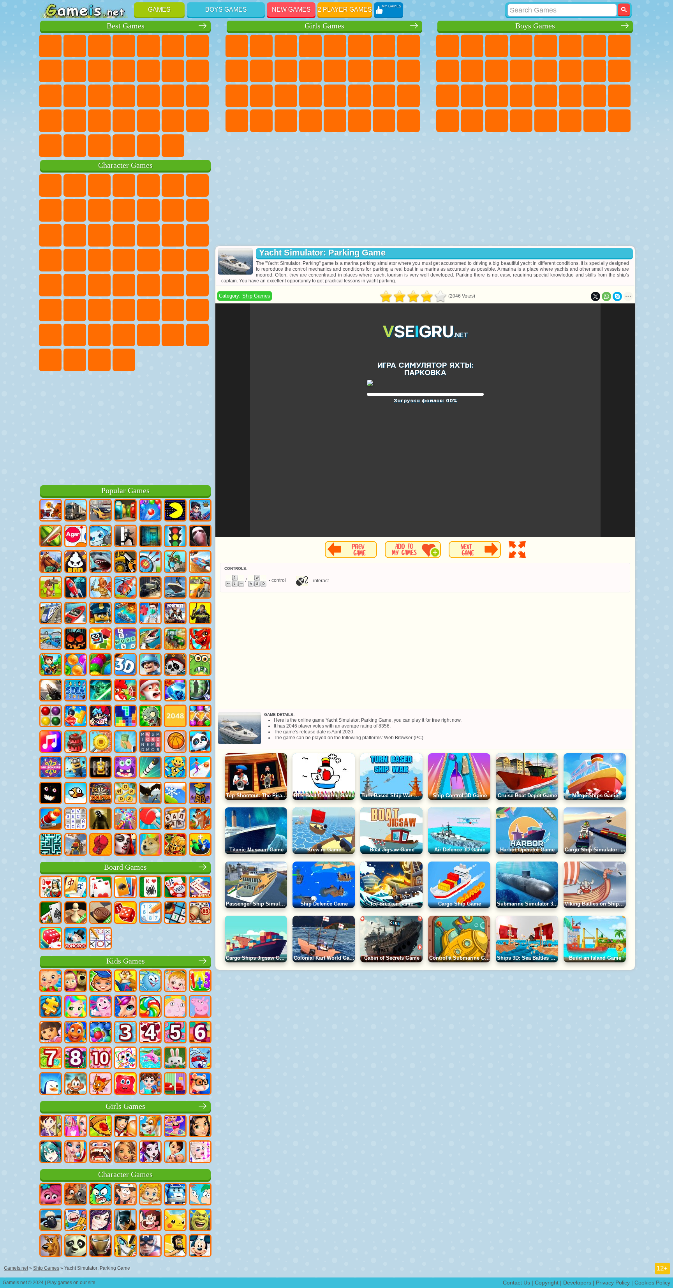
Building (148, 145)
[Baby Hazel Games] (175, 981)
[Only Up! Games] (75, 845)
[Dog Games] (150, 1127)
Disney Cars (124, 235)
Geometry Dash (74, 71)
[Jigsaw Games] (51, 1007)
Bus (447, 120)
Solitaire (74, 96)
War (124, 145)
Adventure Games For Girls (384, 46)
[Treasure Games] (200, 717)
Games (159, 9)
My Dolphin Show (74, 235)
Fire (472, 120)
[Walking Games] (200, 768)
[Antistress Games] (175, 768)
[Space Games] (75, 588)
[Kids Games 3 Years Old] (125, 1033)
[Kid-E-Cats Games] (100, 1084)
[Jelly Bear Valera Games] (125, 1084)
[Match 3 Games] (175, 691)
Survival (496, 96)
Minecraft (594, 46)
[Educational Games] (100, 981)
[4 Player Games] (125, 511)
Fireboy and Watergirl (286, 46)
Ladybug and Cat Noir (99, 210)
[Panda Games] (200, 742)
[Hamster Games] (200, 1084)
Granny (124, 310)
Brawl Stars (197, 285)
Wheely (50, 185)
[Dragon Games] (200, 639)
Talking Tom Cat (124, 185)
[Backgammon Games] (125, 913)
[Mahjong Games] (75, 888)
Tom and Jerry (50, 285)
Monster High (359, 46)
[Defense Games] (175, 562)
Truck (521, 71)
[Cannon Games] (51, 819)
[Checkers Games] (100, 913)
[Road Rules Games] (175, 537)
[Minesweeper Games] (175, 913)
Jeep (570, 120)
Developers (577, 1282)
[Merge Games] (200, 845)
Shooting (521, 120)
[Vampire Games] (125, 845)
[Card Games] (100, 888)
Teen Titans (74, 285)
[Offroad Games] (150, 588)
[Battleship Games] (125, 614)
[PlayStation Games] (200, 819)
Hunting (619, 120)
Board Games (125, 867)
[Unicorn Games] (125, 1007)
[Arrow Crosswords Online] (75, 819)
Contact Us (516, 1282)
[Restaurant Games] (125, 1127)
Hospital (261, 96)
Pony (237, 46)
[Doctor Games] (150, 614)
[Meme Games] (150, 845)
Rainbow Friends (74, 335)
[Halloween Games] (75, 639)
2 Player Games (345, 9)
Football (472, 46)
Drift (619, 96)
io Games (148, 71)
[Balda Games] (175, 819)
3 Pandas (99, 235)
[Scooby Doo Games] (51, 1246)
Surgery (310, 96)
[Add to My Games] (413, 549)
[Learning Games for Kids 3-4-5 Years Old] (125, 981)
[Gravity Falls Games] (125, 1195)
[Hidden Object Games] (200, 691)
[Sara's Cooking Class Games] (51, 1127)
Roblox (173, 310)
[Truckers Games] (75, 511)
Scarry (173, 71)
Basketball (50, 145)
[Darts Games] (100, 794)
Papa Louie (384, 71)
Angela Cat (237, 71)
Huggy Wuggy (148, 310)
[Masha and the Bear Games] (75, 981)
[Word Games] (125, 794)
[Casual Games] (125, 819)
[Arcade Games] (175, 511)
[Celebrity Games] (200, 1152)
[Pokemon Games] (175, 1221)
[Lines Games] (51, 717)
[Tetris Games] (125, 717)
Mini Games (173, 96)
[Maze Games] (51, 845)
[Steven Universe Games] (150, 1221)
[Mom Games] (175, 1152)
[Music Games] (51, 742)
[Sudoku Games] (150, 913)
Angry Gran (124, 210)
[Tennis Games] (150, 819)
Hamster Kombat (99, 360)
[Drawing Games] (125, 1059)
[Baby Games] (51, 981)
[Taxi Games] (200, 588)
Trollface (74, 210)
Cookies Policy (652, 1282)
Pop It (50, 71)
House (384, 120)
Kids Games (125, 961)
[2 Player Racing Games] (200, 562)
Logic (197, 71)
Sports (99, 71)
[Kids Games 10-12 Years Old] (100, 1059)
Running (496, 120)
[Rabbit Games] (200, 1059)
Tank (521, 46)
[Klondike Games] (125, 888)
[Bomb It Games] (100, 537)
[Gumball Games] (100, 1195)
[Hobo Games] (175, 1246)
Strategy (496, 46)
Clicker (50, 96)
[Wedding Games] (75, 1152)
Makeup (335, 96)
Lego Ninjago (148, 185)
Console (173, 145)
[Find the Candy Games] (150, 1007)
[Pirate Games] (175, 665)
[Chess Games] (75, 913)
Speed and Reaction (197, 96)
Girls (74, 46)
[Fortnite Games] (175, 614)
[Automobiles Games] (100, 511)
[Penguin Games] (51, 1084)
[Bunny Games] (175, 1059)
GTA (570, 96)
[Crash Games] (51, 639)
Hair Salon (335, 71)
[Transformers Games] (125, 1246)
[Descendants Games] (100, 1221)
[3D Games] (125, 665)
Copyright (546, 1282)
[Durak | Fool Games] (51, 888)
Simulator (99, 46)
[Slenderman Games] (200, 537)
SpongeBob (74, 185)
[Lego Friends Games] (200, 1127)
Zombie (545, 46)
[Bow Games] (150, 562)
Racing (570, 71)
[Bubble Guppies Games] (150, 1195)
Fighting (545, 71)
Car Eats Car (545, 96)
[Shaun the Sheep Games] (51, 1221)
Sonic (173, 235)
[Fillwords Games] (150, 742)
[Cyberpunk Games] (200, 614)
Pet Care (359, 120)
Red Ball (50, 210)
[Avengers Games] (150, 1246)
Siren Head (148, 285)
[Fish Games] (75, 1033)
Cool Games (173, 120)
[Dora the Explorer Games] (51, 1033)
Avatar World (124, 335)
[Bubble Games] (100, 1033)
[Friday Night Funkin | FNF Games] (100, 717)
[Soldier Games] (150, 665)
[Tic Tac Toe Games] (100, 939)
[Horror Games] (51, 794)
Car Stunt (50, 120)
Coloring (408, 46)
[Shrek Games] (200, 1221)
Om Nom (50, 235)
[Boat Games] (75, 614)
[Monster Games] (125, 768)
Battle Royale (570, 46)
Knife (99, 96)
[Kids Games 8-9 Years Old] (75, 1059)
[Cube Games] (100, 639)
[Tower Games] (200, 794)
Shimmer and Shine (173, 260)
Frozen (261, 71)
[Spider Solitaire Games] (150, 888)
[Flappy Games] (75, 794)
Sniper (594, 71)
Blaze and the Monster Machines (148, 235)
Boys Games (226, 9)
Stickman (496, 71)
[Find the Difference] (175, 1084)
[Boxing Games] (100, 845)
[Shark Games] (100, 562)
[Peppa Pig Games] (200, 1007)
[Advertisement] (125, 426)
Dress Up (310, 71)
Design (237, 120)
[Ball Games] (175, 742)
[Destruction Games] (100, 742)
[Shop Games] (75, 1127)
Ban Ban (197, 335)
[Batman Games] (125, 1221)
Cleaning (261, 120)
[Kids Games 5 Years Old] (175, 1033)
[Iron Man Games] (100, 1246)
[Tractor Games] (175, 639)
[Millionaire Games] (51, 768)
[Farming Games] (125, 691)
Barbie (310, 46)
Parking (447, 46)
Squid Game (50, 310)
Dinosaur (124, 96)
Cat (286, 71)
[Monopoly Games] (75, 939)
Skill (173, 46)
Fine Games (148, 96)
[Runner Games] (75, 768)
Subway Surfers (173, 210)
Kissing (359, 71)
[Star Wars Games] (100, 691)
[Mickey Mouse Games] (200, 1246)
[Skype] (617, 296)
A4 (74, 310)
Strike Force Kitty (50, 260)
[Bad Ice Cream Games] (75, 562)
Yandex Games (197, 46)
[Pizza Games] (100, 1127)
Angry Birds (197, 210)
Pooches (197, 235)
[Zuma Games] (100, 665)
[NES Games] (100, 768)
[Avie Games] (125, 1152)
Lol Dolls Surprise (408, 120)
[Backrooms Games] (100, 819)
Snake (74, 120)
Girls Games (324, 26)
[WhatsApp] (606, 296)
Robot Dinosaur (472, 96)
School (197, 120)
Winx (310, 120)
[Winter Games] (175, 794)
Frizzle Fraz (124, 260)
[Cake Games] (75, 742)
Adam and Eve (148, 260)
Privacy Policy (613, 1282)
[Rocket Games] (150, 768)
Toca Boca (99, 335)
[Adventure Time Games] (75, 1221)
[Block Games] (75, 717)
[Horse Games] (51, 562)
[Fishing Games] (150, 639)
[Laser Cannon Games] (200, 665)
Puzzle (99, 120)
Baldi (99, 310)
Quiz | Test (335, 46)
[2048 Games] (175, 717)
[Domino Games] (200, 888)
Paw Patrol (99, 185)
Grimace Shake (74, 360)
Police (447, 96)
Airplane (545, 120)
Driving (74, 145)
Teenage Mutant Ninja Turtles (447, 71)
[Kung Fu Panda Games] (75, 1246)
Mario (74, 260)
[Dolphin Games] (150, 1059)
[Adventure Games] (51, 588)
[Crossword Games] (125, 639)
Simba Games (148, 335)
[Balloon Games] (75, 665)
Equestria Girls (261, 46)
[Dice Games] (51, 939)
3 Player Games (124, 120)
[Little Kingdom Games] (175, 1007)
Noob (197, 310)
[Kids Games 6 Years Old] (200, 1033)
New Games (291, 9)
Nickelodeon (148, 120)
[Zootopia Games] (75, 1195)
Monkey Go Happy (197, 260)
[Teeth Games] (100, 1152)
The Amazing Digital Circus (124, 360)
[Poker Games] (175, 888)
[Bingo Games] (200, 913)
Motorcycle (472, 71)
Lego (148, 210)
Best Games (125, 26)
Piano (286, 120)
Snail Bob (197, 185)
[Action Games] (51, 511)
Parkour (594, 120)
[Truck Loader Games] (125, 562)
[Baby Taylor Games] (150, 1084)
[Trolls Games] (51, 1195)
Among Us (173, 285)
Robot (619, 71)
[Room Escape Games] (150, 537)
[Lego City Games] (100, 614)
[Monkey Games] (75, 1084)
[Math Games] (200, 981)
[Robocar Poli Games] (175, 1195)
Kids (124, 46)
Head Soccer (99, 145)
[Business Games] (125, 742)
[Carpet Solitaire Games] (51, 913)
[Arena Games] (100, 588)
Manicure (286, 96)
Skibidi (50, 360)
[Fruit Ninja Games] (51, 537)
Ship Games (256, 296)
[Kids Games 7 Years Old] (51, 1059)
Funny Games (124, 71)
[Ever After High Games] (150, 1152)
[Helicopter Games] (125, 588)
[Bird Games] (150, 794)
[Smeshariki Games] (150, 981)
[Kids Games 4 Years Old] (150, 1033)
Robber (521, 96)
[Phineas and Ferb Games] (200, 1195)
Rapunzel (237, 96)
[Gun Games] (51, 691)
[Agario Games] (75, 537)
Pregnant (408, 71)
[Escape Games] (125, 537)
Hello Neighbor (50, 335)
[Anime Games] (51, 1152)
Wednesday (173, 335)
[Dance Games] (175, 1127)
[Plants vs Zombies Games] (150, 717)
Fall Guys (124, 285)
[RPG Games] (200, 511)
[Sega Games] (75, 691)
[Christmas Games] (150, 691)
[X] (595, 296)
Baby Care (408, 96)
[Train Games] (51, 614)
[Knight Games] (175, 845)
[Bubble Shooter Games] (150, 511)
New (50, 46)
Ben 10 (594, 96)
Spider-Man (99, 260)
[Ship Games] (175, 588)
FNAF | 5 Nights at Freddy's (173, 185)
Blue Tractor (99, 285)
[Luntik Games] (100, 1007)
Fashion (384, 96)
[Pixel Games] (51, 665)
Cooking (335, 120)
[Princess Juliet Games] (75, 1007)
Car (619, 46)
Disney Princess (359, 96)
